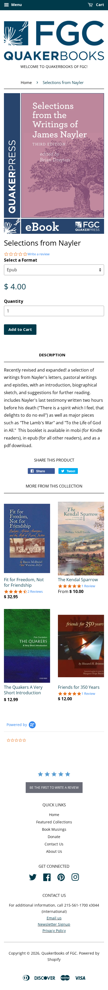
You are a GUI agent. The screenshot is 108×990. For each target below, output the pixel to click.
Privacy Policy (54, 930)
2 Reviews (35, 591)
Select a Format (20, 260)
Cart (99, 4)
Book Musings (54, 829)
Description (52, 354)
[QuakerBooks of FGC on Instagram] (75, 876)
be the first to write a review (54, 787)
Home (26, 82)
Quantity (13, 301)
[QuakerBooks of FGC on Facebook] (47, 876)
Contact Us (54, 843)
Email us (54, 917)
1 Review (88, 586)
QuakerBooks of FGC (59, 953)
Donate (54, 836)
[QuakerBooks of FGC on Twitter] (33, 876)
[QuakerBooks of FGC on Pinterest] (61, 876)
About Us (54, 851)
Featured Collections (54, 821)
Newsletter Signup (54, 924)
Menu (16, 4)
